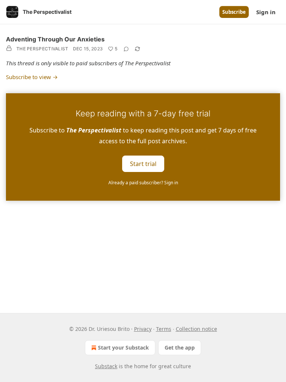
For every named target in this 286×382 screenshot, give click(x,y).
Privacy (143, 328)
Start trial (143, 163)
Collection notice (196, 328)
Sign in (266, 12)
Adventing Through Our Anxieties (55, 39)
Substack (106, 366)
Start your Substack (123, 347)
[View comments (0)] (126, 48)
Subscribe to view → (32, 77)
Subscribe (234, 12)
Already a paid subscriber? (143, 182)
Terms (163, 328)
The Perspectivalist (42, 48)
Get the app (180, 347)
